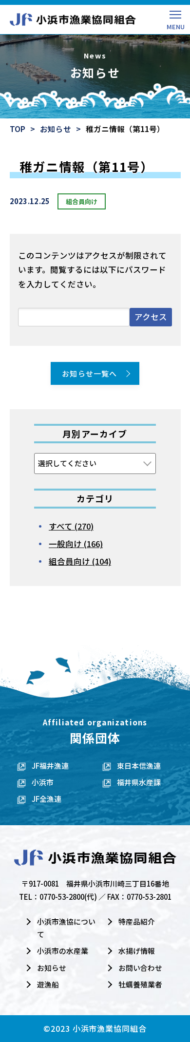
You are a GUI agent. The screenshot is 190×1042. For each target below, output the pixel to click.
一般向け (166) (76, 543)
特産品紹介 (136, 921)
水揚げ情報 (136, 951)
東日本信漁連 (139, 765)
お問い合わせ (140, 968)
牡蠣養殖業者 (140, 984)
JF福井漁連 (50, 765)
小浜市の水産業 (62, 951)
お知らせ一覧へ (89, 373)
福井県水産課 (139, 782)
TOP (17, 128)
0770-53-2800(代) (68, 896)
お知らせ (55, 128)
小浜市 (43, 782)
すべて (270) (71, 526)
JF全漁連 (46, 799)
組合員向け (81, 201)
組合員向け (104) (80, 561)
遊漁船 (48, 984)
